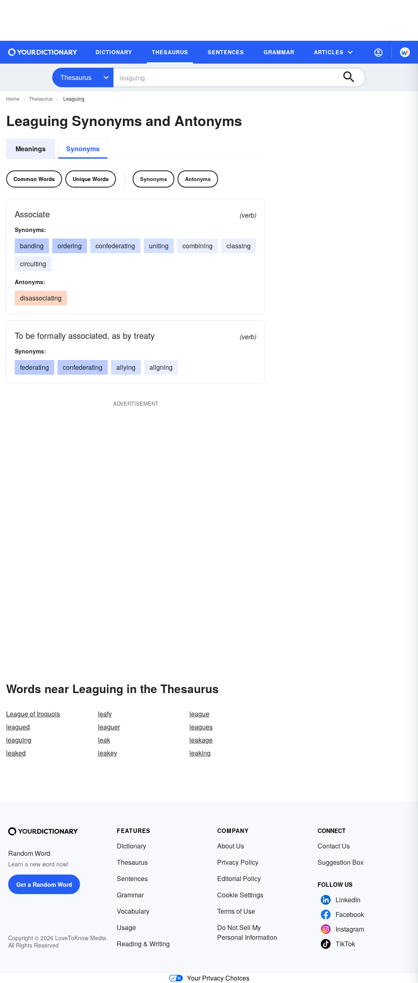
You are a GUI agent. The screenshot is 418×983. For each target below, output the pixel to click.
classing (239, 245)
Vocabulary (133, 911)
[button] (378, 52)
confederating (115, 245)
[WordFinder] (405, 52)
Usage (126, 927)
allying (126, 367)
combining (197, 245)
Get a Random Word (44, 884)
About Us (230, 845)
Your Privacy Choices (218, 978)
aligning (161, 367)
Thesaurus (75, 77)
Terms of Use (236, 911)
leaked (16, 753)
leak (104, 739)
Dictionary (131, 845)
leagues (201, 726)
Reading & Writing (143, 943)
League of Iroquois (33, 713)
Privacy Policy (237, 862)
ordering (70, 245)
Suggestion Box (341, 862)
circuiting (33, 263)
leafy (105, 713)
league (199, 713)
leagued (18, 726)
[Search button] (352, 77)
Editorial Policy (239, 878)
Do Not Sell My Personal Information (247, 932)
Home (13, 98)
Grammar (130, 894)
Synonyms (83, 148)
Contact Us (334, 845)
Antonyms (198, 179)
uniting (159, 245)
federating (34, 367)
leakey (107, 753)
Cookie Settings (240, 894)
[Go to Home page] (43, 52)
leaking (200, 753)
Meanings (31, 148)
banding (32, 245)
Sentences (132, 878)
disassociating (41, 298)
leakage (201, 739)
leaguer (109, 726)
